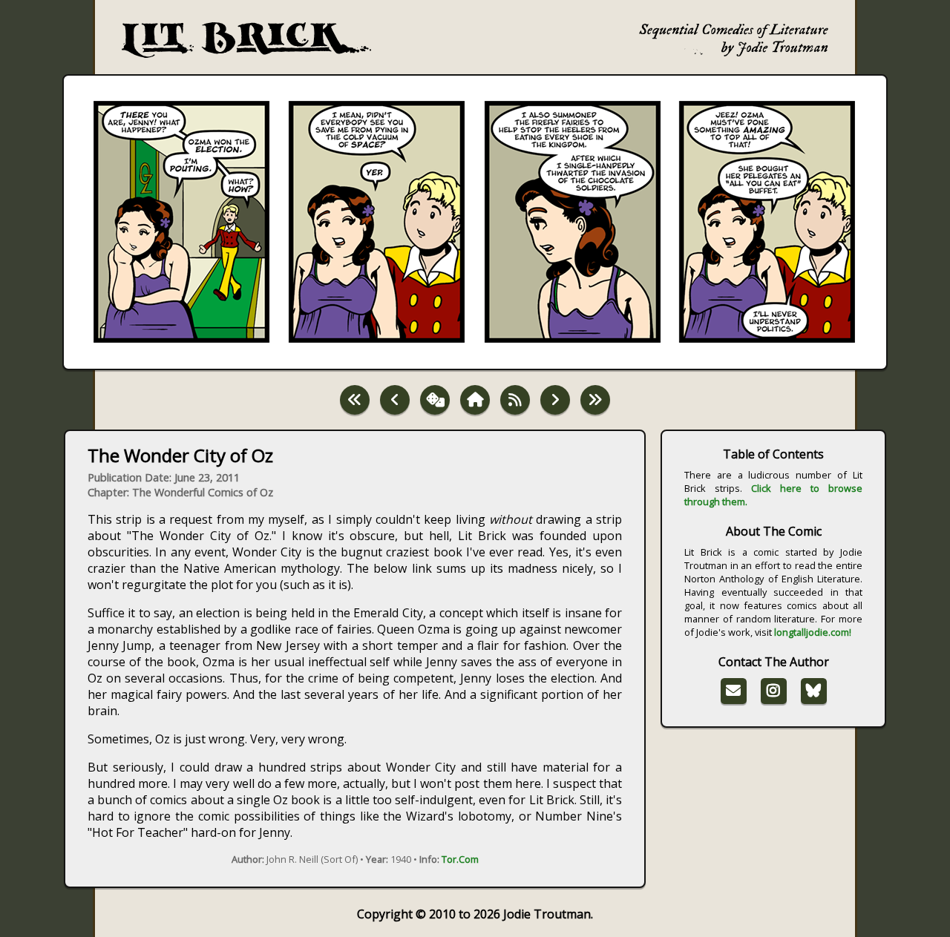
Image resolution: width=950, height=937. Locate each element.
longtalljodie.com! (812, 632)
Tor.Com (460, 859)
